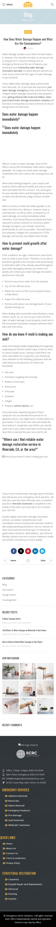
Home (24, 20)
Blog (32, 20)
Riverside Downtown (22, 503)
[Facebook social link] (14, 551)
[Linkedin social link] (35, 551)
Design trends (9, 594)
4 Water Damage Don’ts (11, 618)
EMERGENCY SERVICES (15, 789)
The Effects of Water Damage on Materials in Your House (24, 630)
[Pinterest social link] (28, 551)
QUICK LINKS (7, 837)
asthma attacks (21, 405)
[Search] (52, 4)
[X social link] (21, 551)
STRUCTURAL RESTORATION (19, 873)
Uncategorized (9, 600)
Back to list (28, 561)
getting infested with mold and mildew (26, 97)
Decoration (7, 589)
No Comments (24, 623)
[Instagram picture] (10, 671)
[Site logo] (28, 4)
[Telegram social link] (42, 551)
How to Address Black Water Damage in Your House (22, 641)
